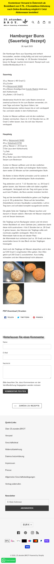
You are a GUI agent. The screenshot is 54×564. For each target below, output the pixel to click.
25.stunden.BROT (22, 555)
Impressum (10, 463)
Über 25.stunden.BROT (15, 429)
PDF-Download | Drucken (14, 311)
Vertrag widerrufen (13, 484)
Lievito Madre (32, 89)
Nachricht (6, 363)
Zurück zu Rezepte (29, 406)
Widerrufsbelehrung (13, 449)
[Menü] (49, 22)
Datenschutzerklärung (14, 456)
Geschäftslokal (11, 442)
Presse (8, 470)
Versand (8, 435)
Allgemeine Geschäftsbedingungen (20, 477)
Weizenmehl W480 (15, 86)
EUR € (26, 525)
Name (5, 342)
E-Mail (5, 353)
